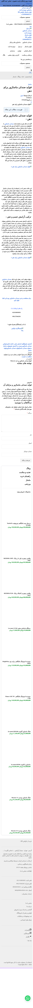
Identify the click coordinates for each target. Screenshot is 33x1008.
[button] (27, 998)
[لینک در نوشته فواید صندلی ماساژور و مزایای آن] (16, 483)
